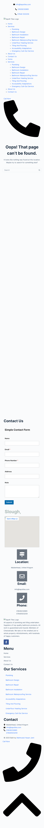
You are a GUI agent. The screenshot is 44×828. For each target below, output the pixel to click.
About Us (11, 54)
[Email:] (22, 576)
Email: (21, 584)
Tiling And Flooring (19, 45)
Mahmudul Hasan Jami (25, 738)
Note (7, 483)
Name (7, 438)
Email (7, 449)
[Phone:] (22, 598)
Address (8, 472)
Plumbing (15, 29)
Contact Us (12, 56)
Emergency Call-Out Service (23, 51)
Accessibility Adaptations (22, 48)
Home (10, 24)
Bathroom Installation (20, 35)
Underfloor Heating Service (22, 43)
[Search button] (39, 170)
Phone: (22, 605)
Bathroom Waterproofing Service (24, 40)
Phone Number (11, 461)
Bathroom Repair (18, 37)
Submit (9, 502)
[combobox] (20, 170)
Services (11, 26)
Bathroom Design (18, 32)
